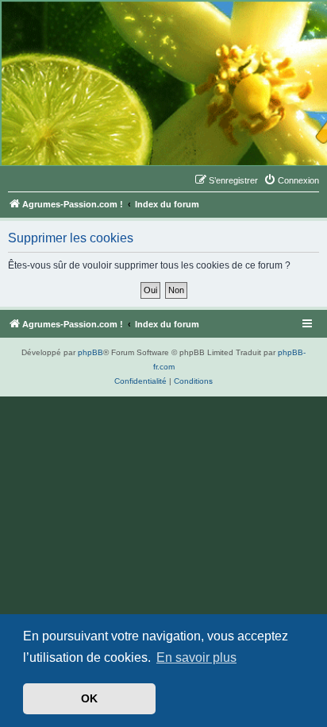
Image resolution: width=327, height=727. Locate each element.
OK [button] (89, 698)
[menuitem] (291, 180)
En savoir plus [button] (196, 657)
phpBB (90, 352)
